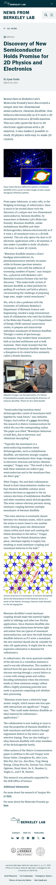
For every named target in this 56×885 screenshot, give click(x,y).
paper (33, 420)
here (9, 796)
